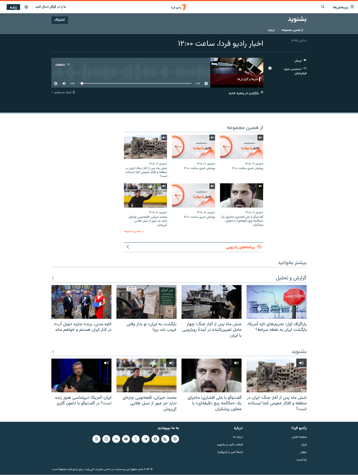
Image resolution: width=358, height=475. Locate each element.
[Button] (301, 62)
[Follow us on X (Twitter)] (136, 439)
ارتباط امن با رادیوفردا (230, 452)
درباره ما (238, 437)
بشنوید (299, 352)
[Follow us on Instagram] (106, 439)
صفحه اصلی (299, 437)
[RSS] (165, 439)
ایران (304, 445)
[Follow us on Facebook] (155, 439)
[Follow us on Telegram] (145, 439)
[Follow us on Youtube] (126, 439)
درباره (271, 30)
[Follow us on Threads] (96, 439)
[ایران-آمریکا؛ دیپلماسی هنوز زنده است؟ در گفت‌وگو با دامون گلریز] (81, 375)
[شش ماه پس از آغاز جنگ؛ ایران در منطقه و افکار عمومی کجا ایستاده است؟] (145, 147)
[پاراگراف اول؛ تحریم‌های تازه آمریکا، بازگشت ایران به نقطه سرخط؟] (277, 302)
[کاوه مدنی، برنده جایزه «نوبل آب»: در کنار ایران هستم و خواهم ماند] (81, 302)
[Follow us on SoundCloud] (116, 439)
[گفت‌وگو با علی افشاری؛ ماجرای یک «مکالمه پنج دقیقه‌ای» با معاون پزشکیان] (241, 195)
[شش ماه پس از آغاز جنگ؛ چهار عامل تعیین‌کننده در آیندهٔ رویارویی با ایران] (211, 302)
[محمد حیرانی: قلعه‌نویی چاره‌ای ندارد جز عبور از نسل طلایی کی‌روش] (145, 195)
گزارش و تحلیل (291, 278)
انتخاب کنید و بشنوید (230, 445)
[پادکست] (26, 7)
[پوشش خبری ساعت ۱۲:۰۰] (241, 147)
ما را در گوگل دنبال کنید (50, 7)
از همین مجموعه (292, 30)
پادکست (301, 460)
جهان (303, 452)
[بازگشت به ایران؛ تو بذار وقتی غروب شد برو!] (146, 302)
